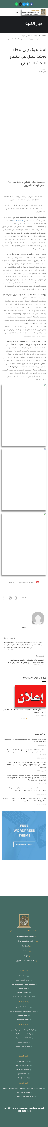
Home (44, 36)
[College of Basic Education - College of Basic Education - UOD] (34, 12)
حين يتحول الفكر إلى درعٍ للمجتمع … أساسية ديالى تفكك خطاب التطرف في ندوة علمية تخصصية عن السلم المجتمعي (25, 752)
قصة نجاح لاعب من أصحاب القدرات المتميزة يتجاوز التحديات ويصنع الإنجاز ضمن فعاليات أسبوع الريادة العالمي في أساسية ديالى (26, 777)
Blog (35, 36)
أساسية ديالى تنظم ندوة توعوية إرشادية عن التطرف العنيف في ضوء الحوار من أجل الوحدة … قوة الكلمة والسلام (26, 765)
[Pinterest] (3, 598)
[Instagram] (20, 4)
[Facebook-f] (31, 4)
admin (24, 627)
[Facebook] (16, 598)
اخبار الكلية (26, 36)
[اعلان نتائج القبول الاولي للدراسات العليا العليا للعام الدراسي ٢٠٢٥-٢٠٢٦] (30, 696)
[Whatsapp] (16, 4)
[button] (26, 718)
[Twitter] (24, 4)
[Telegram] (27, 4)
